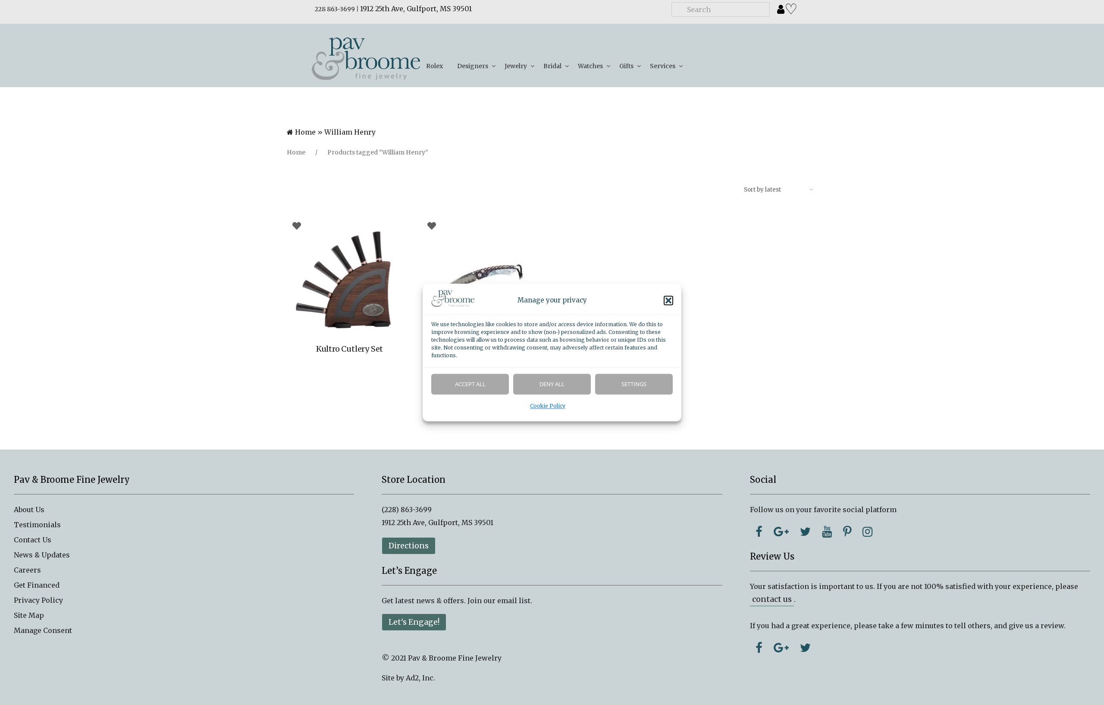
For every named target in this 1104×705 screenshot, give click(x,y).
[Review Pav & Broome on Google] (781, 647)
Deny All (552, 384)
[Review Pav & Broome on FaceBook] (759, 647)
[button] (668, 300)
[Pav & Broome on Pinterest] (847, 531)
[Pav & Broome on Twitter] (805, 531)
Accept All (470, 384)
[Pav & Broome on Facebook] (759, 531)
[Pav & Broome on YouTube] (826, 531)
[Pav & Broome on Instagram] (867, 531)
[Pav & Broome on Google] (781, 531)
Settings (633, 384)
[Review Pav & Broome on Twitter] (805, 647)
